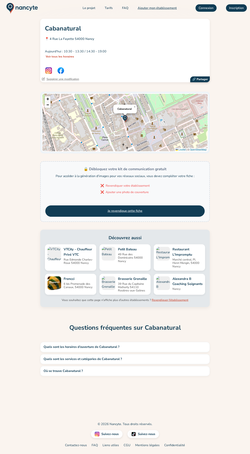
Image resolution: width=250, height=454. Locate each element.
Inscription (236, 8)
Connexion (206, 8)
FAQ (125, 8)
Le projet (89, 8)
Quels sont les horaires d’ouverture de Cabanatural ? (81, 347)
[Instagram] (48, 70)
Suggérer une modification (62, 79)
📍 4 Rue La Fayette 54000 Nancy (69, 39)
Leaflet (182, 149)
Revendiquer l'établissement (170, 300)
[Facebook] (60, 70)
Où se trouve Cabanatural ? (63, 371)
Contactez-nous (76, 445)
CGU (127, 445)
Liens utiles (111, 445)
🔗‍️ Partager (200, 79)
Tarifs (109, 8)
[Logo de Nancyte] (20, 8)
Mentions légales (147, 445)
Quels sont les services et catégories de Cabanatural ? (83, 359)
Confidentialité (174, 445)
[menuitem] (89, 8)
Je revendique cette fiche (125, 211)
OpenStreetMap (198, 149)
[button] (125, 119)
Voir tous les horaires (60, 56)
